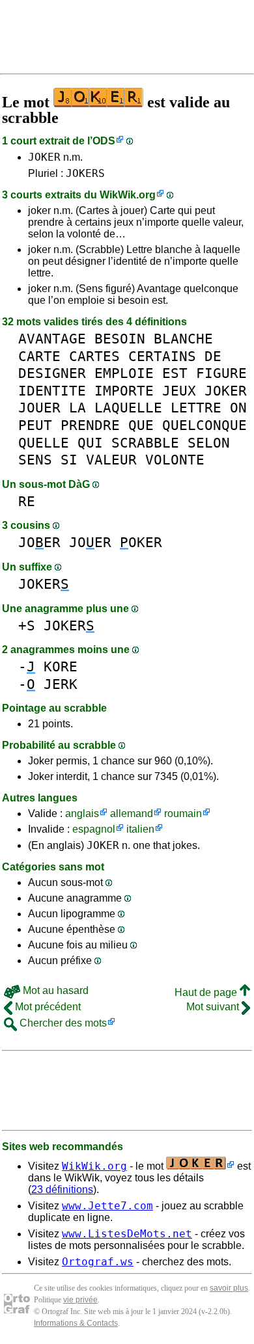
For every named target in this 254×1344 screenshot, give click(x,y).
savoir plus (229, 1288)
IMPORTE (124, 391)
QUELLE (43, 443)
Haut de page (207, 992)
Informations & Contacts (76, 1323)
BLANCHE (183, 338)
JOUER (39, 407)
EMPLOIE (124, 373)
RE (26, 501)
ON (238, 407)
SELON (209, 443)
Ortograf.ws (98, 1262)
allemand (131, 813)
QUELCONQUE (204, 425)
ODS (103, 140)
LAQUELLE (128, 407)
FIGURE (221, 373)
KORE (61, 666)
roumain (183, 813)
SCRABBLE (145, 443)
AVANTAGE (52, 338)
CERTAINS (162, 356)
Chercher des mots (62, 1022)
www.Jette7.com (107, 1206)
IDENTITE (52, 391)
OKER (141, 542)
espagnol (93, 829)
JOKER (44, 157)
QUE (141, 425)
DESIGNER (52, 373)
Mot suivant (214, 1006)
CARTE (39, 356)
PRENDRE (90, 425)
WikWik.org (128, 194)
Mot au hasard (54, 990)
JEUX (179, 391)
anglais (82, 813)
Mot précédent (46, 1006)
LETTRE (196, 407)
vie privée (80, 1299)
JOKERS (85, 173)
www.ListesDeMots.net (127, 1234)
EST (175, 373)
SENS (35, 459)
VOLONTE (175, 459)
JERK (61, 684)
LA (77, 407)
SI (69, 459)
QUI (90, 443)
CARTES (94, 356)
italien (140, 829)
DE (213, 356)
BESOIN (119, 338)
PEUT (35, 425)
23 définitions (62, 1189)
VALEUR (111, 459)
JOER (39, 542)
